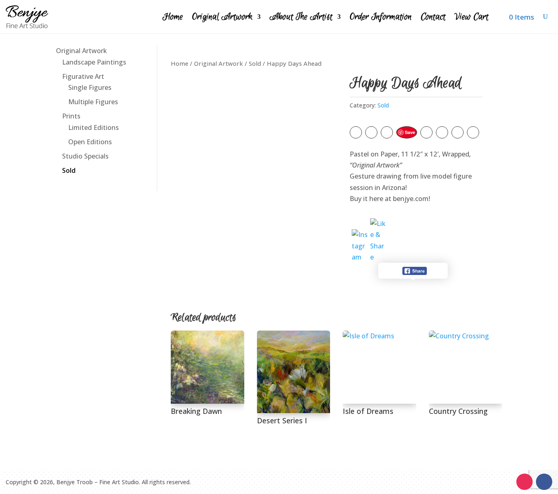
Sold (69, 170)
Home (173, 17)
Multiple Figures (93, 101)
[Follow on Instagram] (524, 482)
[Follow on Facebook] (544, 482)
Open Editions (90, 141)
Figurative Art (83, 76)
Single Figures (90, 87)
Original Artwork (222, 17)
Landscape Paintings (94, 62)
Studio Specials (85, 156)
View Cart (472, 17)
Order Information (381, 17)
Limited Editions (93, 127)
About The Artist (301, 17)
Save (410, 132)
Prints (71, 116)
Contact (433, 17)
